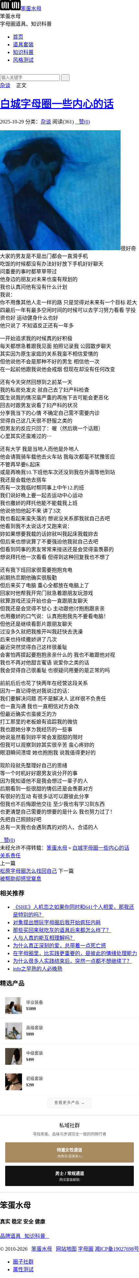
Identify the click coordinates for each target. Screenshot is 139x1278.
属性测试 (23, 1269)
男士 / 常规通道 (69, 1176)
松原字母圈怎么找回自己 (28, 871)
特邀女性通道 (69, 1152)
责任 (15, 855)
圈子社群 (23, 1261)
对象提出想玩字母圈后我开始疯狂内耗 (57, 922)
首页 (18, 37)
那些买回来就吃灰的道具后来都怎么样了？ (62, 930)
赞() (82, 121)
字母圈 (85, 1249)
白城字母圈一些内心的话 (57, 104)
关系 (5, 855)
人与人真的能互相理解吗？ (44, 938)
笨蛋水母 (31, 8)
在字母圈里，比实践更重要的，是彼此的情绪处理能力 (75, 953)
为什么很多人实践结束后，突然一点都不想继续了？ (72, 961)
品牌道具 (12, 1236)
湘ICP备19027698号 (117, 1249)
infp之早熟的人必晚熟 (37, 969)
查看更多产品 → (69, 1102)
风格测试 (23, 60)
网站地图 (66, 1249)
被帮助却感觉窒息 (20, 878)
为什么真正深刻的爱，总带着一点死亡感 (59, 945)
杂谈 (5, 85)
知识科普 (23, 52)
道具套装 (23, 44)
